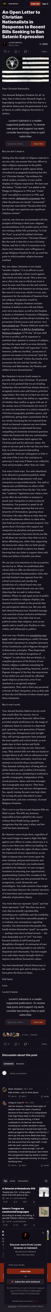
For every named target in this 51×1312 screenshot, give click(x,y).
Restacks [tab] (20, 1064)
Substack (12, 1306)
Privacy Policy (34, 1293)
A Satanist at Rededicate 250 (18, 1188)
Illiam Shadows (15, 1088)
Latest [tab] (12, 1181)
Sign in (45, 4)
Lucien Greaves (15, 43)
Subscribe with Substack (27, 1281)
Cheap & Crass (15, 1102)
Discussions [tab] (23, 1181)
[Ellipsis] (47, 1089)
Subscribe (35, 4)
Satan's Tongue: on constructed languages (15, 1210)
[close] (43, 1233)
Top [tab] (5, 1181)
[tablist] (14, 1063)
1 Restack (33, 1034)
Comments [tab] (8, 1064)
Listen (45, 44)
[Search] (46, 1181)
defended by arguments (28, 198)
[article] (25, 1195)
